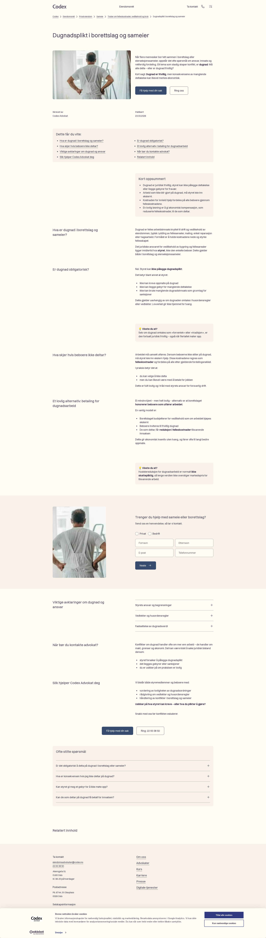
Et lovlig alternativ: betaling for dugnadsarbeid (162, 146)
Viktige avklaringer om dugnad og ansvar (82, 151)
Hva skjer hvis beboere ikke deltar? (79, 146)
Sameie (100, 16)
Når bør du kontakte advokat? (153, 151)
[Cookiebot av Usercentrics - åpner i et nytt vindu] (37, 933)
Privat (143, 533)
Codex (55, 16)
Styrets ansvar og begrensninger (153, 605)
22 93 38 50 (58, 866)
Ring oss (179, 90)
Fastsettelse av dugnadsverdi (151, 626)
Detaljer (59, 932)
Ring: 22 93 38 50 (150, 730)
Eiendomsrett (69, 16)
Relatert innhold (145, 157)
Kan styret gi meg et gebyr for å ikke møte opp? (82, 786)
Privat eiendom (85, 16)
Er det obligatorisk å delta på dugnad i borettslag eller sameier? (91, 765)
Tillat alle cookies (224, 915)
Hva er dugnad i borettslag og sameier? (81, 140)
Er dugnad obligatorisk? (150, 140)
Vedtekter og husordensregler (152, 615)
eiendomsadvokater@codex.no (68, 862)
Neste (143, 565)
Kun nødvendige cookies (224, 923)
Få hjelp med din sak (151, 90)
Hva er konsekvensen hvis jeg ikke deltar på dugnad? (85, 776)
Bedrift (156, 533)
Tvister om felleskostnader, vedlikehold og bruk (128, 16)
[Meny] (210, 6)
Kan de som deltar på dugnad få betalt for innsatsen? (85, 797)
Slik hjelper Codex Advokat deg (77, 157)
